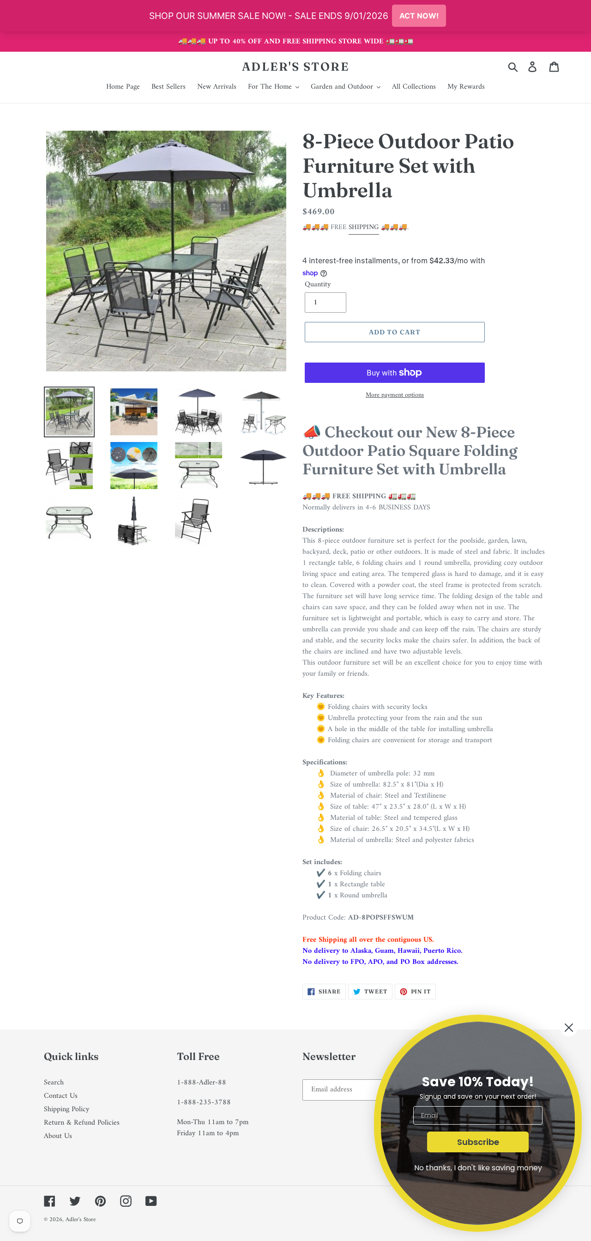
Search (54, 1082)
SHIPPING (364, 227)
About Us (58, 1136)
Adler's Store (296, 66)
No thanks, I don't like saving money (478, 1167)
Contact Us (61, 1096)
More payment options (395, 395)
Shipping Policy (66, 1109)
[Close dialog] (569, 1027)
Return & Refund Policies (82, 1122)
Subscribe (478, 1142)
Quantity (318, 284)
